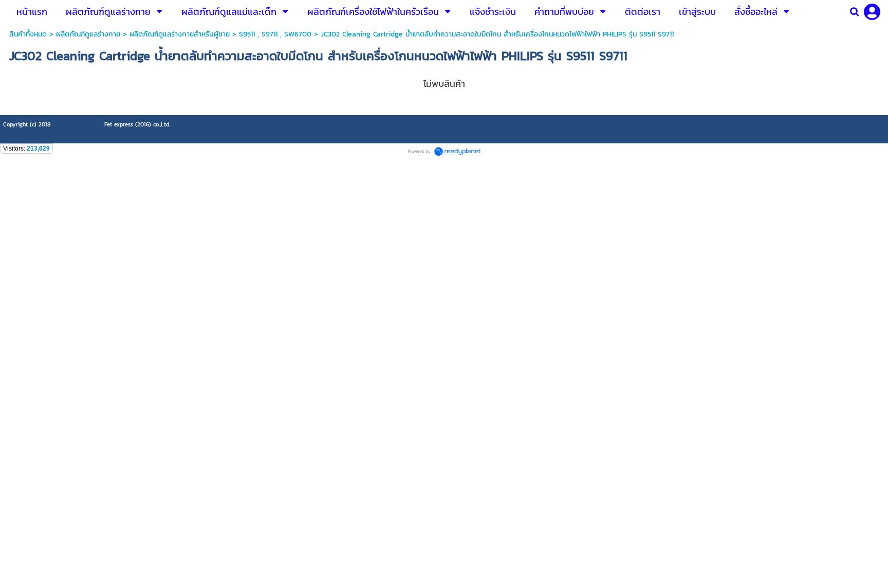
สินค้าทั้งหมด (28, 34)
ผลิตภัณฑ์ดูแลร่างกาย (88, 34)
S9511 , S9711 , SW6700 (275, 34)
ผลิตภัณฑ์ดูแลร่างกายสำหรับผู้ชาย (180, 34)
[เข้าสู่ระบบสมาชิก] (872, 12)
